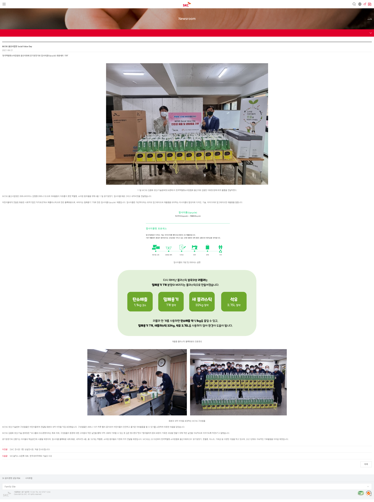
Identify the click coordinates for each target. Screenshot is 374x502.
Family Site (10, 486)
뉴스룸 (369, 4)
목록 (366, 464)
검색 (354, 4)
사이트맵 (28, 478)
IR (369, 18)
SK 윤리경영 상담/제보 (11, 478)
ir (364, 4)
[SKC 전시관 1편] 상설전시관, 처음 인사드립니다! (30, 449)
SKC (187, 4)
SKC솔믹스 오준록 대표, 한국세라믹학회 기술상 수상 (31, 456)
